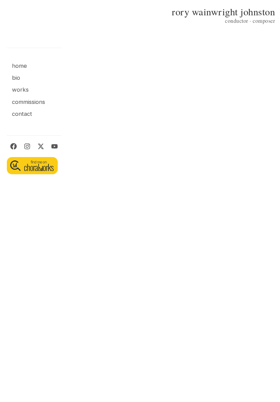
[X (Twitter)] (41, 147)
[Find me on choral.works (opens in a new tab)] (32, 165)
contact (22, 113)
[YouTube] (54, 147)
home (19, 65)
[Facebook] (13, 147)
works (20, 89)
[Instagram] (27, 147)
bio (16, 77)
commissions (28, 101)
